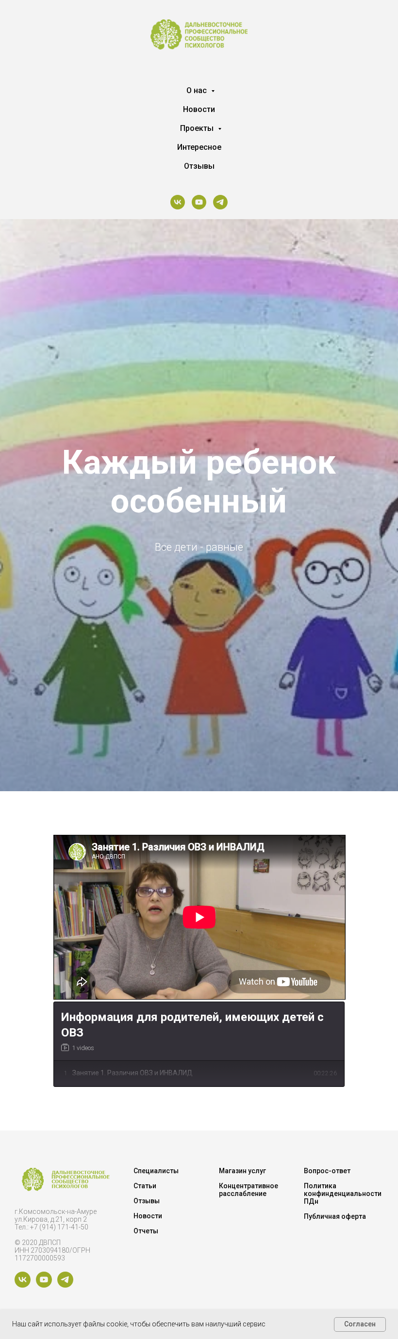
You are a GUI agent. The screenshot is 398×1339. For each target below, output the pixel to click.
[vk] (177, 202)
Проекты (198, 128)
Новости (199, 109)
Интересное (199, 147)
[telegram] (220, 202)
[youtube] (199, 202)
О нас (197, 90)
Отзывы (199, 166)
